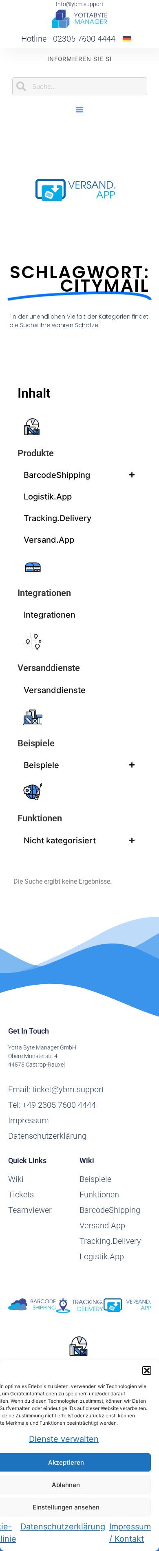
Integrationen (44, 593)
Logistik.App (48, 497)
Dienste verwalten (64, 1439)
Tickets (21, 1194)
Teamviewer (30, 1210)
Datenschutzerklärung (62, 1526)
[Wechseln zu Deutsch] (127, 38)
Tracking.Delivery (57, 518)
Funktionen (40, 818)
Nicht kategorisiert (60, 840)
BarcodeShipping (57, 475)
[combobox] (79, 86)
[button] (147, 1370)
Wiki (16, 1179)
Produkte (36, 453)
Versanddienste (49, 668)
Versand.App (49, 540)
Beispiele (36, 743)
